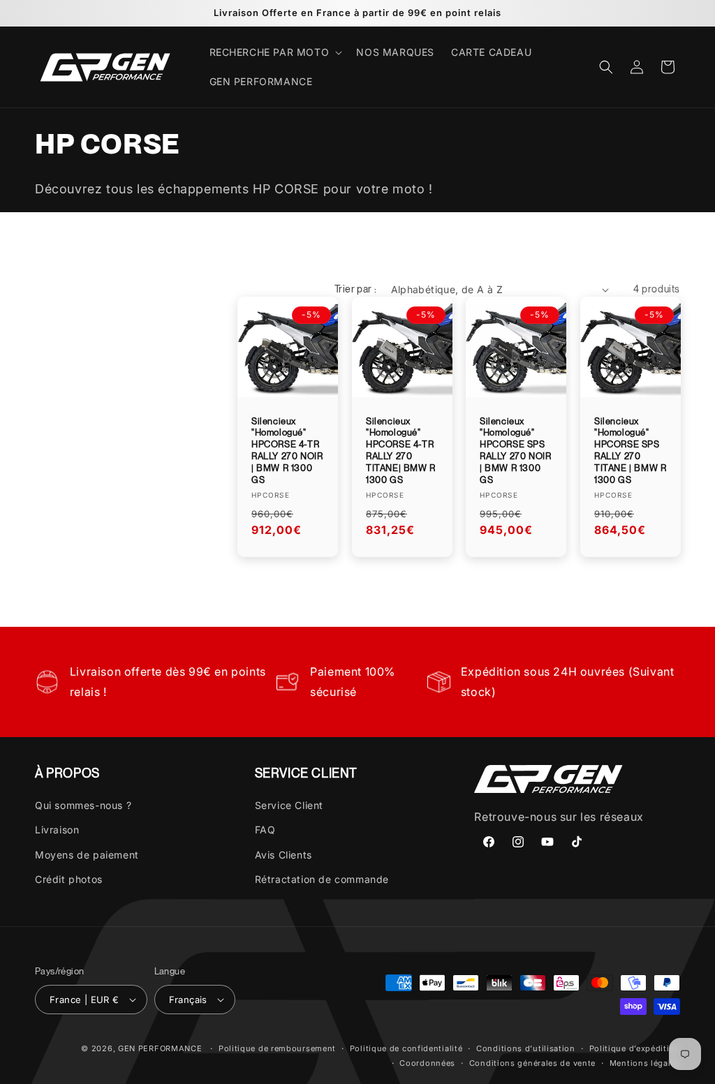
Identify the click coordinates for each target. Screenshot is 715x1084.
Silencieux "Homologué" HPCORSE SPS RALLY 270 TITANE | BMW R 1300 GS (630, 450)
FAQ (265, 830)
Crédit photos (69, 879)
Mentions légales (645, 1063)
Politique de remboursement (277, 1048)
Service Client (289, 805)
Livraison (57, 830)
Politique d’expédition (634, 1048)
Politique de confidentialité (406, 1048)
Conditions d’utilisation (525, 1048)
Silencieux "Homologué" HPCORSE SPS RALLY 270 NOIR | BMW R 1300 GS (515, 450)
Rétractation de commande (322, 879)
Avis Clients (283, 855)
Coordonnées (427, 1063)
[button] (274, 52)
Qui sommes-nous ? (83, 805)
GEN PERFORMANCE (160, 1048)
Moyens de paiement (87, 855)
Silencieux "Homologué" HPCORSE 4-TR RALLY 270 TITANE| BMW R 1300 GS (401, 450)
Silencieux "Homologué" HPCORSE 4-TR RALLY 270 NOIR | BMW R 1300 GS (287, 450)
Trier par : (355, 289)
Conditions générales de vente (532, 1063)
